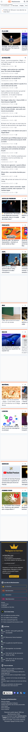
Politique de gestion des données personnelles (13, 704)
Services (5, 464)
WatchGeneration (10, 599)
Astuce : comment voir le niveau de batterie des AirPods (13, 678)
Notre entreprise (5, 707)
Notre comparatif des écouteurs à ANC (13, 622)
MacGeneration (9, 590)
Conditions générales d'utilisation (9, 703)
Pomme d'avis (7, 490)
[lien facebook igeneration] (18, 693)
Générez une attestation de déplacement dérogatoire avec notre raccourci (11, 684)
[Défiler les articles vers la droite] (25, 31)
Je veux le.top (4, 604)
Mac (3, 305)
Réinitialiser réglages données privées (14, 721)
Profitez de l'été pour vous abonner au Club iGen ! (14, 11)
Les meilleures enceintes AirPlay (11, 615)
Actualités (6, 58)
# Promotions (5, 5)
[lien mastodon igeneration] (14, 693)
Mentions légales (5, 701)
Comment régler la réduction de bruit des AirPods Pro (13, 681)
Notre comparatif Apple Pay (10, 619)
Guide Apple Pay (5, 673)
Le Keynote (4, 605)
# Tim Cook (14, 5)
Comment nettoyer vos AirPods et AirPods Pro (13, 671)
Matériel (5, 385)
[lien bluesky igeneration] (24, 693)
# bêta (21, 5)
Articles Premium (9, 198)
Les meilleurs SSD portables (10, 617)
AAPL (4, 252)
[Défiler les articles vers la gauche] (23, 31)
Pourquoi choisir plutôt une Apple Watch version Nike (13, 675)
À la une (5, 31)
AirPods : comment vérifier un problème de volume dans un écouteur (12, 669)
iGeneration (8, 594)
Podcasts (5, 225)
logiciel (5, 411)
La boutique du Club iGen (7, 607)
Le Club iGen (8, 586)
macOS (4, 332)
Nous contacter (5, 709)
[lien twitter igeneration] (21, 693)
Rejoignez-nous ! (14, 576)
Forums (3, 602)
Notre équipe (4, 706)
